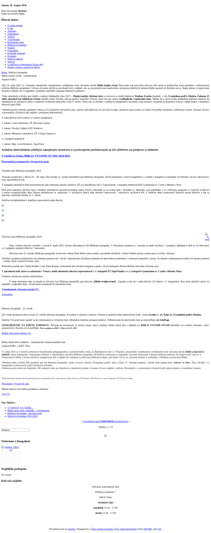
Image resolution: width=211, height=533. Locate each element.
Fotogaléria (7, 294)
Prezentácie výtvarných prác (15, 383)
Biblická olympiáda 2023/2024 (22, 416)
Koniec (124, 421)
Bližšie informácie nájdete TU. (17, 333)
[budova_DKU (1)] (11, 450)
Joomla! (71, 529)
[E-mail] (207, 239)
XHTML (147, 529)
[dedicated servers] (125, 529)
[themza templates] (101, 529)
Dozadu (95, 421)
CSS (159, 529)
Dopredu (117, 421)
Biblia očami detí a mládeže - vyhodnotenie (28, 410)
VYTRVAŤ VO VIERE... (20, 408)
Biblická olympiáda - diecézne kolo (24, 413)
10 (111, 421)
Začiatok (87, 421)
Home (4, 72)
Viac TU (6, 394)
